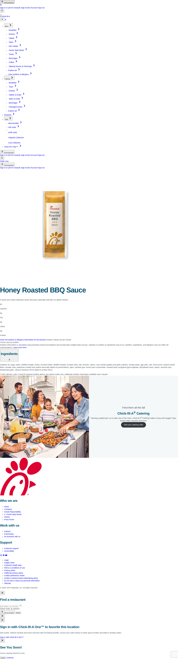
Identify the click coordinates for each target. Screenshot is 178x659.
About (6, 507)
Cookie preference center (14, 576)
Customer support (11, 548)
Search (18, 613)
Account (34, 8)
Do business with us (12, 537)
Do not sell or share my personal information (22, 581)
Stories (7, 517)
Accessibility (9, 551)
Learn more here (19, 347)
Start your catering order (133, 425)
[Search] (2, 10)
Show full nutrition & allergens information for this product (23, 340)
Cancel (3, 658)
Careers (7, 531)
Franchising (8, 534)
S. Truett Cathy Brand (13, 514)
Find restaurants (9, 3)
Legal (6, 560)
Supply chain (9, 563)
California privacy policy (13, 573)
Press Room (9, 520)
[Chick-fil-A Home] (5, 16)
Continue (10, 658)
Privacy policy (9, 570)
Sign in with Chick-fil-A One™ (12, 637)
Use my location (9, 613)
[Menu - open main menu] (1, 14)
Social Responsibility (12, 512)
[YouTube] (6, 556)
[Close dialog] (2, 593)
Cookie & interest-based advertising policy (21, 578)
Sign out (41, 8)
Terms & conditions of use (14, 568)
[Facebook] (4, 556)
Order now (4, 161)
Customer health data (12, 565)
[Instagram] (1, 556)
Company (8, 509)
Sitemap (7, 583)
